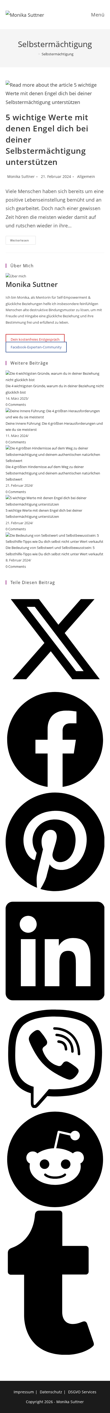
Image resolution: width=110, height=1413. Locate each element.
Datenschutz (51, 1391)
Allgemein (86, 176)
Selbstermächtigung (57, 54)
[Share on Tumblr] (55, 1353)
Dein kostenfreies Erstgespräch (35, 339)
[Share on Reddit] (55, 1207)
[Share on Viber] (55, 1106)
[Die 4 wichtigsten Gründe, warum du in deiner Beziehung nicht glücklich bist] (55, 376)
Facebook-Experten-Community (36, 347)
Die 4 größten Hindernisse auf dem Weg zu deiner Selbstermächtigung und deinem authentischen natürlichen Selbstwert (53, 473)
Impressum (24, 1391)
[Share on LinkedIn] (55, 1006)
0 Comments (16, 404)
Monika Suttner (21, 176)
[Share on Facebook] (55, 787)
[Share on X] (55, 687)
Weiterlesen (23, 241)
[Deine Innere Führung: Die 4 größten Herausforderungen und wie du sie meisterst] (55, 413)
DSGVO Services (82, 1391)
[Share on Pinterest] (55, 891)
